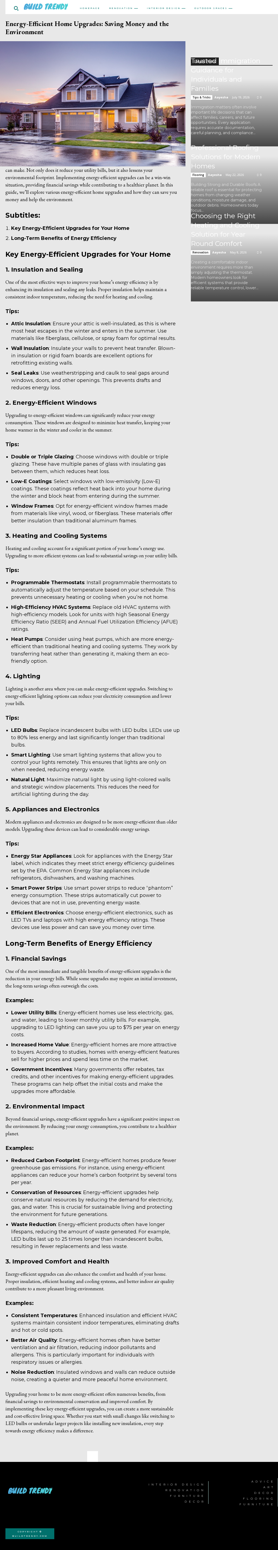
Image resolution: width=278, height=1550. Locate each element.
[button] (16, 8)
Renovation (200, 252)
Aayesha (221, 97)
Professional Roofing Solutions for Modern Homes (225, 156)
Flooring (198, 175)
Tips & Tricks (201, 97)
